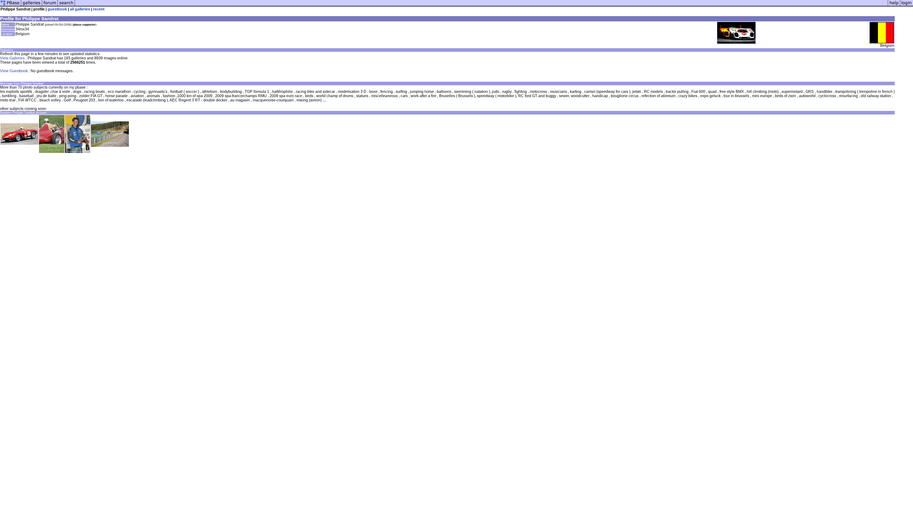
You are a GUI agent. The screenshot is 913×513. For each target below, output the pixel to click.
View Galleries (12, 58)
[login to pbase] (906, 5)
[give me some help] (894, 5)
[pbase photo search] (66, 5)
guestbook (57, 9)
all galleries (80, 9)
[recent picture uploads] (31, 5)
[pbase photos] (10, 5)
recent (98, 9)
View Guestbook (14, 71)
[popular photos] (481, 5)
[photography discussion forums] (50, 5)
